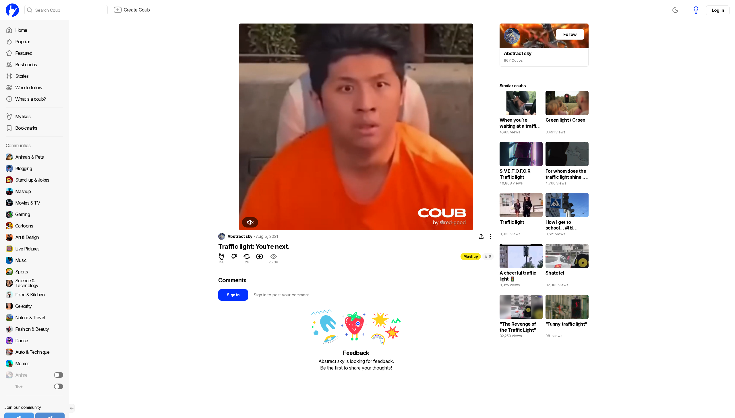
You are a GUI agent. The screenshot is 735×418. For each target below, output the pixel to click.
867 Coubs (513, 60)
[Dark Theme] (675, 10)
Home (21, 30)
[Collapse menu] (71, 408)
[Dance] (34, 340)
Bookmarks (26, 128)
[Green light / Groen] (567, 114)
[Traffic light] (521, 216)
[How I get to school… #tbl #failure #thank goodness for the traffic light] (567, 216)
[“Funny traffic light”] (567, 318)
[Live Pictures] (34, 248)
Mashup (470, 256)
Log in (718, 10)
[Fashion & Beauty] (34, 329)
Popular (22, 41)
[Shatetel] (567, 267)
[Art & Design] (34, 237)
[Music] (34, 260)
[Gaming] (34, 214)
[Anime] (34, 375)
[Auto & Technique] (34, 352)
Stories (22, 76)
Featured (23, 53)
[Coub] (12, 10)
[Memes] (34, 363)
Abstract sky (239, 236)
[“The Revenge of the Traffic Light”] (521, 318)
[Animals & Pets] (34, 157)
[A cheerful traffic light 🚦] (521, 267)
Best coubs (26, 64)
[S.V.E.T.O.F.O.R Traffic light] (521, 165)
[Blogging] (34, 168)
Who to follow (28, 87)
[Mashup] (34, 191)
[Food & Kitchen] (34, 294)
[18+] (58, 386)
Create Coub (137, 10)
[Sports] (34, 271)
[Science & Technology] (34, 283)
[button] (250, 222)
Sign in (233, 294)
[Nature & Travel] (34, 317)
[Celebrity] (34, 306)
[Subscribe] (58, 375)
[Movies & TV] (34, 203)
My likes (22, 116)
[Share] (481, 236)
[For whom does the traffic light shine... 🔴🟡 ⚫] (567, 165)
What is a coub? (30, 99)
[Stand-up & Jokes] (34, 180)
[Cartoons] (34, 226)
